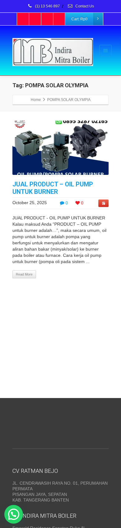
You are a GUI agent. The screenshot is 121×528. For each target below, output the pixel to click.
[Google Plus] (47, 19)
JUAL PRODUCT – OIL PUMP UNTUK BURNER (52, 187)
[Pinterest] (59, 19)
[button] (13, 514)
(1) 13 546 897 (47, 6)
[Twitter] (35, 19)
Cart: (79, 19)
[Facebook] (23, 19)
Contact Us (84, 6)
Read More (24, 274)
